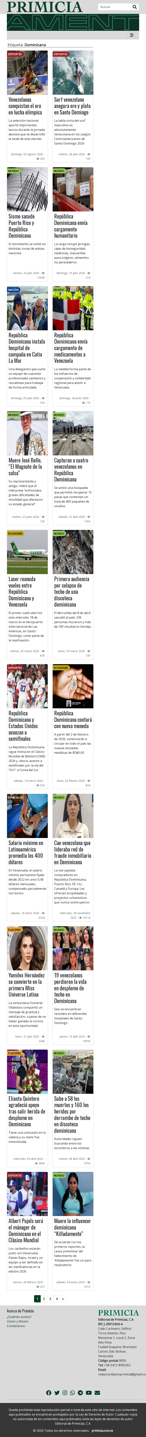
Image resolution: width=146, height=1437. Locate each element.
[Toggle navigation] (131, 35)
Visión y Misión (17, 1321)
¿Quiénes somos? (19, 1317)
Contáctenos (16, 1326)
